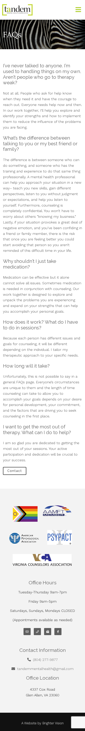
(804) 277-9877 (45, 660)
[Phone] (37, 631)
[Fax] (47, 631)
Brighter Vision (53, 723)
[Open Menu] (78, 9)
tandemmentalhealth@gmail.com (45, 669)
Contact (14, 471)
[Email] (27, 631)
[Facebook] (57, 631)
